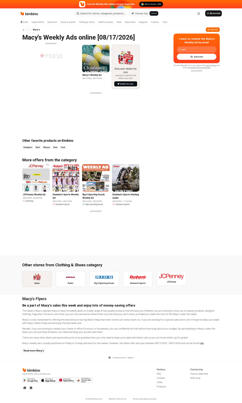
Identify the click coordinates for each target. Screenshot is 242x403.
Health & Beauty (105, 22)
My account (214, 13)
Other (119, 22)
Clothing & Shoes (87, 22)
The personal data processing (144, 399)
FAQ (159, 373)
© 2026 (94, 399)
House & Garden (68, 22)
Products (155, 22)
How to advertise (199, 373)
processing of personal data (199, 67)
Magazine (143, 22)
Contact (161, 378)
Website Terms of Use (117, 399)
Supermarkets (38, 22)
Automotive (130, 22)
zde (202, 343)
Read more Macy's (34, 350)
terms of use (211, 65)
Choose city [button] (141, 13)
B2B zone (195, 378)
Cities (164, 22)
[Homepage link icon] (109, 357)
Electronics (52, 22)
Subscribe (214, 29)
